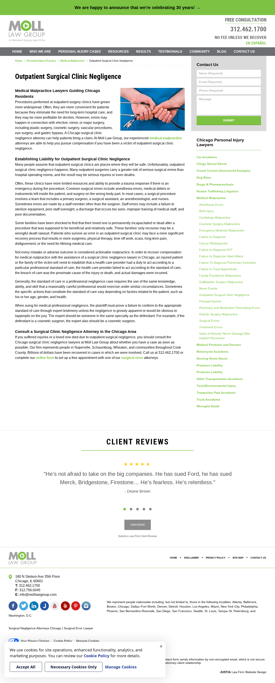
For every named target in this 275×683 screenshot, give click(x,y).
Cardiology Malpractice (214, 217)
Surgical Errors (209, 320)
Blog (221, 51)
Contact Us (244, 51)
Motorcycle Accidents (212, 351)
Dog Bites (204, 177)
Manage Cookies (87, 641)
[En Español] (256, 42)
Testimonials (170, 51)
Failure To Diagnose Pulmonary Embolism (227, 262)
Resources (118, 51)
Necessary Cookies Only (73, 666)
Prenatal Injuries (210, 301)
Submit (229, 120)
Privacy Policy (215, 557)
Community (199, 51)
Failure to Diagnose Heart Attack (221, 256)
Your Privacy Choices (35, 641)
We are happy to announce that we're (137, 7)
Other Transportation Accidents (220, 379)
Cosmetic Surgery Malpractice (219, 224)
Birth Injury (206, 211)
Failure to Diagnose (212, 237)
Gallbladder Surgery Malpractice (221, 282)
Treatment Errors (210, 327)
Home (17, 51)
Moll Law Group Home (27, 30)
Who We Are (40, 51)
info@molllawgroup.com (38, 594)
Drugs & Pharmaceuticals (215, 184)
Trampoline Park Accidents (216, 392)
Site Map (237, 557)
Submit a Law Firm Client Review (137, 536)
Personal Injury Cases (79, 51)
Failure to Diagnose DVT (216, 249)
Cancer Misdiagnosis (213, 243)
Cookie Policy (63, 641)
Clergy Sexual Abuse (212, 163)
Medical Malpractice (211, 198)
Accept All (25, 666)
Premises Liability (210, 365)
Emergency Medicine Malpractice (221, 230)
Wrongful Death (208, 406)
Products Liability (210, 372)
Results (143, 51)
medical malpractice (165, 138)
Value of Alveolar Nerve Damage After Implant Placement (224, 336)
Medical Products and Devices (219, 344)
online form (45, 358)
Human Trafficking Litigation (217, 191)
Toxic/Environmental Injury (216, 385)
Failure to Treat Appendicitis (218, 269)
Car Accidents (207, 157)
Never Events (208, 288)
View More (137, 524)
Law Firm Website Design (243, 672)
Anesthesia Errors (211, 204)
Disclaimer (191, 557)
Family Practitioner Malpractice (220, 275)
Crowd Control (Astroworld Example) (223, 170)
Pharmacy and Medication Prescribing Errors (229, 307)
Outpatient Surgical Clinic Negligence (224, 295)
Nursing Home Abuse (212, 358)
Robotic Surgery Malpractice (218, 314)
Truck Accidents (208, 399)
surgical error (132, 358)
